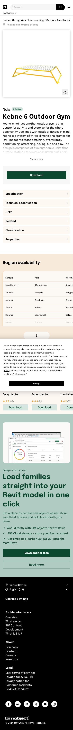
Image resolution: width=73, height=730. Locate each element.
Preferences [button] (19, 374)
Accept (36, 383)
